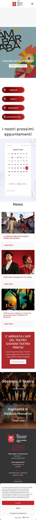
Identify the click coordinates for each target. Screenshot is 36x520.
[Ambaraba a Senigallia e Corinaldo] (18, 262)
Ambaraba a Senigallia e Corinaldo (17, 277)
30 (18, 157)
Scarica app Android (18, 362)
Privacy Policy (18, 517)
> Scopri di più (18, 389)
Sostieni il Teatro (18, 475)
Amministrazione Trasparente (18, 473)
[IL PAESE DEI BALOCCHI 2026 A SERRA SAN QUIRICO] (18, 223)
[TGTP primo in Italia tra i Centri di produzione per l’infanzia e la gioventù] (18, 299)
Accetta (18, 503)
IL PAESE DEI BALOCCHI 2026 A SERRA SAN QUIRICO (16, 237)
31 (21, 157)
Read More (9, 245)
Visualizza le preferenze (18, 513)
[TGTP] (18, 4)
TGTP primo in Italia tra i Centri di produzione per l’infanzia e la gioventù (17, 315)
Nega (18, 508)
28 (12, 157)
